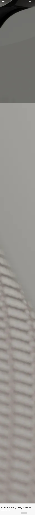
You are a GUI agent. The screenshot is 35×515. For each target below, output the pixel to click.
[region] (17, 509)
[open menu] (33, 1)
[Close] (34, 505)
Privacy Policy (2, 509)
